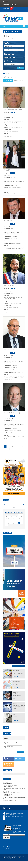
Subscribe (9, 763)
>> (13, 449)
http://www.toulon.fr (16, 190)
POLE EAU (7, 779)
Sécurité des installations (8, 800)
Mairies (11, 112)
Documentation (6, 786)
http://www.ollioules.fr (16, 243)
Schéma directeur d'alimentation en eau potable (14, 797)
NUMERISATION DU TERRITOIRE (11, 6)
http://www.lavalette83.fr (17, 433)
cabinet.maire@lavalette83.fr (15, 430)
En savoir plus (15, 676)
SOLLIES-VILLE (9, 350)
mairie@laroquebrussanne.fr (15, 127)
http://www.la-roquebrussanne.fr (11, 131)
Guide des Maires (7, 39)
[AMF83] (13, 21)
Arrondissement (12, 78)
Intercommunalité (18, 80)
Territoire (6, 83)
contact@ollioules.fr (13, 241)
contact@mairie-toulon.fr (15, 187)
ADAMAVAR (6, 4)
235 (6, 758)
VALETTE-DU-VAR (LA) (12, 413)
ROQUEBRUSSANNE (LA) (13, 110)
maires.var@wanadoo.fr (11, 819)
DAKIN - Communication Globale (12, 858)
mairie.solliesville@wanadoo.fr (16, 370)
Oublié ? (6, 752)
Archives (5, 782)
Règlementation (6, 795)
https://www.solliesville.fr (17, 372)
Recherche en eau (7, 794)
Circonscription (8, 80)
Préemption (5, 791)
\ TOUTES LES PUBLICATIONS (18, 666)
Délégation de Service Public (9, 785)
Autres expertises (7, 783)
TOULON (7, 170)
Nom (5, 78)
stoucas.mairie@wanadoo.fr (15, 303)
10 (8, 449)
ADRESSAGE (14, 4)
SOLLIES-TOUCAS (10, 286)
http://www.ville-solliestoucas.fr (11, 307)
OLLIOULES (8, 221)
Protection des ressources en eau (10, 792)
